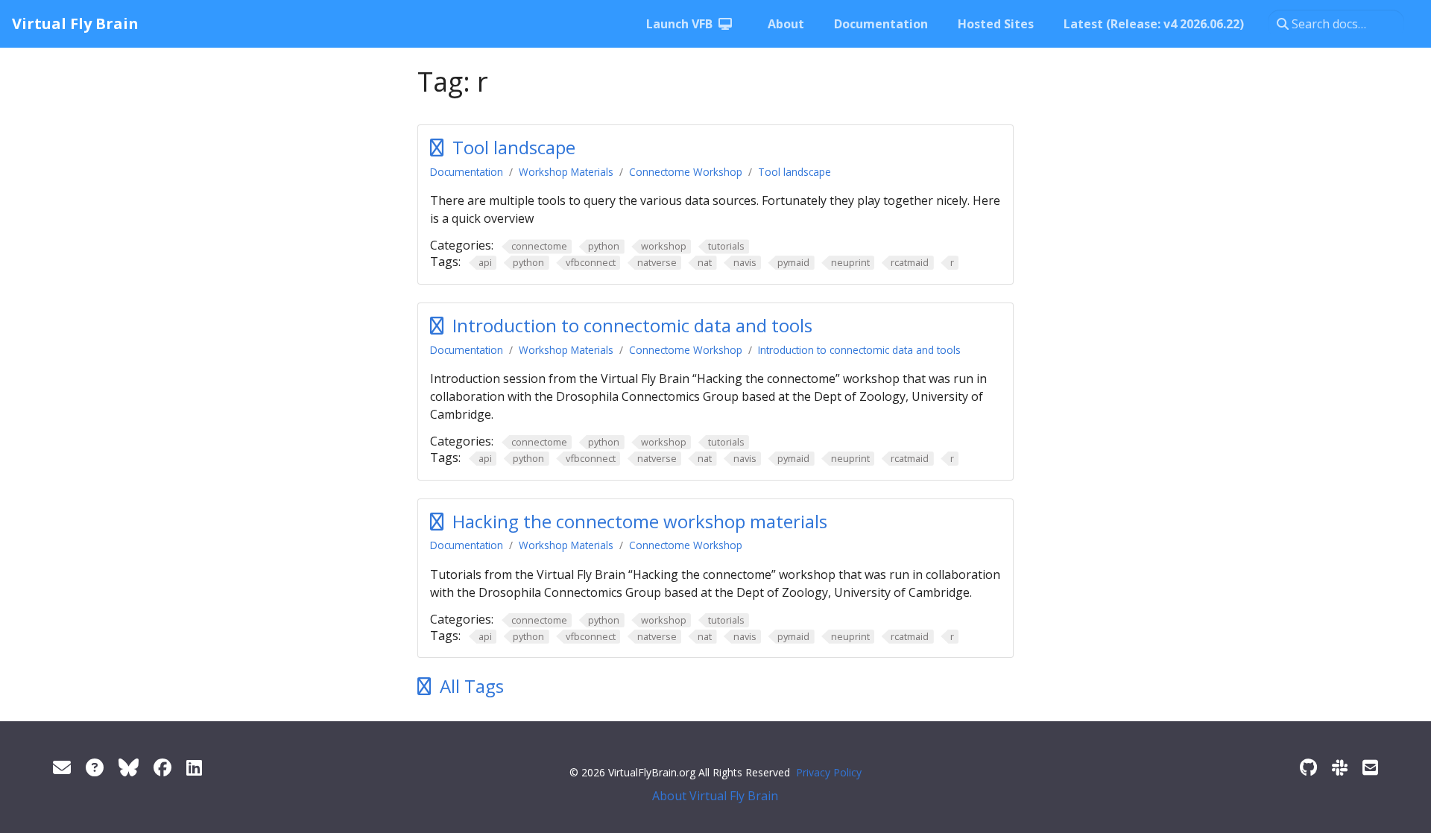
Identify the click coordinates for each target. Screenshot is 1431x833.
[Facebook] (162, 767)
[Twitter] (129, 767)
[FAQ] (95, 767)
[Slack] (1340, 767)
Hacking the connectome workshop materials (639, 521)
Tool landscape (513, 147)
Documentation (466, 172)
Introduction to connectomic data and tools (632, 325)
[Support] (62, 767)
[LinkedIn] (194, 767)
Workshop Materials (566, 172)
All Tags (472, 686)
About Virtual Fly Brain (715, 796)
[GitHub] (1308, 767)
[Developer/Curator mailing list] (1370, 767)
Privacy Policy (829, 772)
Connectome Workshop (685, 172)
